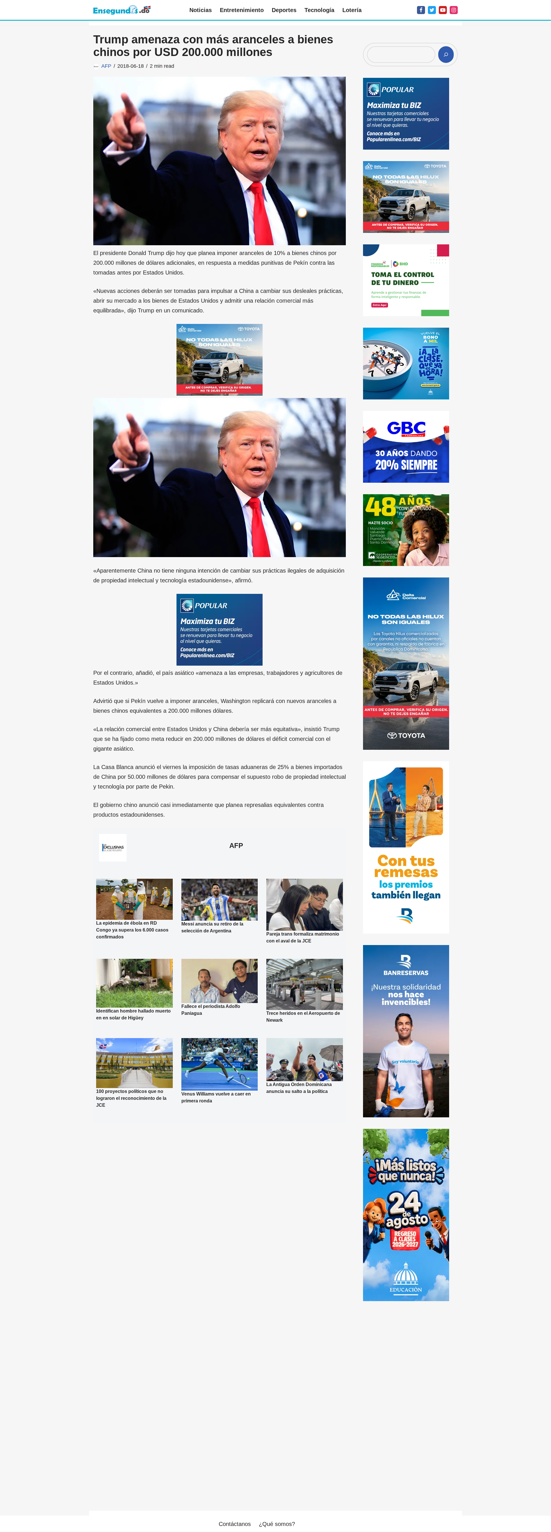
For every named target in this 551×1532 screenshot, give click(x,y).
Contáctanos (235, 1524)
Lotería (352, 10)
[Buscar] (446, 54)
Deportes (284, 10)
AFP (106, 66)
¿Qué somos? (277, 1524)
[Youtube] (443, 10)
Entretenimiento (242, 10)
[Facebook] (421, 10)
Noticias (200, 10)
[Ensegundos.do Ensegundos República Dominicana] (122, 10)
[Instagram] (454, 10)
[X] (432, 10)
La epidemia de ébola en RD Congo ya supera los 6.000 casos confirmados (132, 930)
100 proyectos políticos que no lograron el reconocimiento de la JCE (131, 1098)
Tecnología (319, 10)
